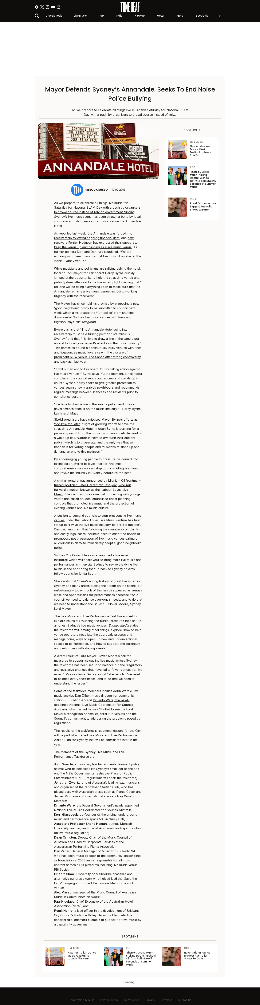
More (180, 16)
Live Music (80, 16)
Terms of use (132, 1000)
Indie (119, 16)
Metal (160, 16)
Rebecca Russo (96, 190)
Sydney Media (118, 625)
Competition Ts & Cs (81, 1000)
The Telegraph (85, 322)
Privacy (150, 1000)
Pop (101, 16)
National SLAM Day (87, 207)
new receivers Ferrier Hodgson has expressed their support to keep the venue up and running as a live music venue (96, 242)
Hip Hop (140, 16)
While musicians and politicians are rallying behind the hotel (97, 268)
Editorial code (109, 1000)
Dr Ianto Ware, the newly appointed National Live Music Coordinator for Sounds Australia (93, 704)
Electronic (201, 16)
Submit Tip (184, 1000)
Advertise (166, 1000)
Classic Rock (53, 16)
